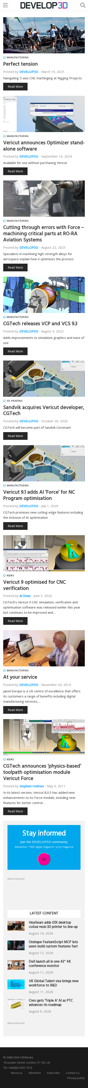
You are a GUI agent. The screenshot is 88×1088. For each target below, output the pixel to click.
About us (16, 1073)
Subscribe (53, 1073)
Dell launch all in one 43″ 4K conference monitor (50, 964)
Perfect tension (20, 65)
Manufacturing (18, 57)
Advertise (34, 1073)
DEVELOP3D (28, 71)
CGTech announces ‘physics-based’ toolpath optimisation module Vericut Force (42, 773)
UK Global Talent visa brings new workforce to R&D (54, 983)
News (10, 575)
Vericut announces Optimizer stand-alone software (44, 146)
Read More (15, 86)
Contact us (72, 1073)
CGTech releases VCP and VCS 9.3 (40, 324)
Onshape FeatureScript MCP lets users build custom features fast (53, 944)
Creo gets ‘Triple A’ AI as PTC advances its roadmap (51, 1003)
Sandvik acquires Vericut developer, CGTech (43, 411)
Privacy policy (76, 1078)
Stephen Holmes (31, 786)
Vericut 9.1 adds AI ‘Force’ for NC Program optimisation (39, 496)
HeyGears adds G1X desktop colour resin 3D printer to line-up (53, 925)
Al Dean (25, 596)
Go (44, 859)
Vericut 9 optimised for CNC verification (34, 586)
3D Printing (15, 400)
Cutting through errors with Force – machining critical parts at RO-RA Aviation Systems (43, 234)
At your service (20, 678)
